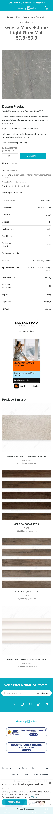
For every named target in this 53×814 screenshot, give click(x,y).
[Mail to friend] (22, 186)
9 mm (48, 215)
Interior (30, 175)
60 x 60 (48, 309)
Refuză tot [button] (40, 802)
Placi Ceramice (24, 17)
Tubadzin (26, 460)
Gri (49, 222)
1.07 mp (10, 182)
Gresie (22, 175)
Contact (26, 774)
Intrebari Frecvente (40, 768)
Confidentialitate (41, 774)
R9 (50, 286)
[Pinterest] (18, 186)
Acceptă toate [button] (14, 802)
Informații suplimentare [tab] (12, 192)
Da (50, 236)
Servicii (14, 774)
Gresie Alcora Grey (26, 591)
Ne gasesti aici (39, 3)
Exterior (15, 175)
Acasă (10, 17)
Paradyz (47, 301)
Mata (49, 229)
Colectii (40, 17)
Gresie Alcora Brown (26, 524)
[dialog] (26, 797)
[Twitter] (12, 186)
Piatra (48, 294)
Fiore (26, 528)
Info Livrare (22, 768)
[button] (26, 809)
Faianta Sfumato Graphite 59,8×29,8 (26, 456)
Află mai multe (37, 797)
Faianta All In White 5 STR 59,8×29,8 (26, 659)
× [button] (50, 783)
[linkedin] (25, 186)
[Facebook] (15, 186)
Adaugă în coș (34, 156)
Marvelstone (26, 22)
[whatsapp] (28, 186)
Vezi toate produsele (26, 331)
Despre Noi (7, 768)
